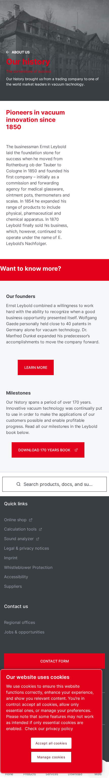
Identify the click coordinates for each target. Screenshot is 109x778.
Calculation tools (20, 529)
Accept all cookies (51, 743)
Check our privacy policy (49, 728)
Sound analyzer (19, 538)
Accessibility (16, 576)
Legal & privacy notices (26, 548)
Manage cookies (51, 757)
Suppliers (13, 586)
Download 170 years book (44, 450)
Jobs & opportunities (24, 631)
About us (21, 52)
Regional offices (19, 622)
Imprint (10, 557)
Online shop (15, 519)
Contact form (54, 661)
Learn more (35, 367)
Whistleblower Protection (28, 567)
